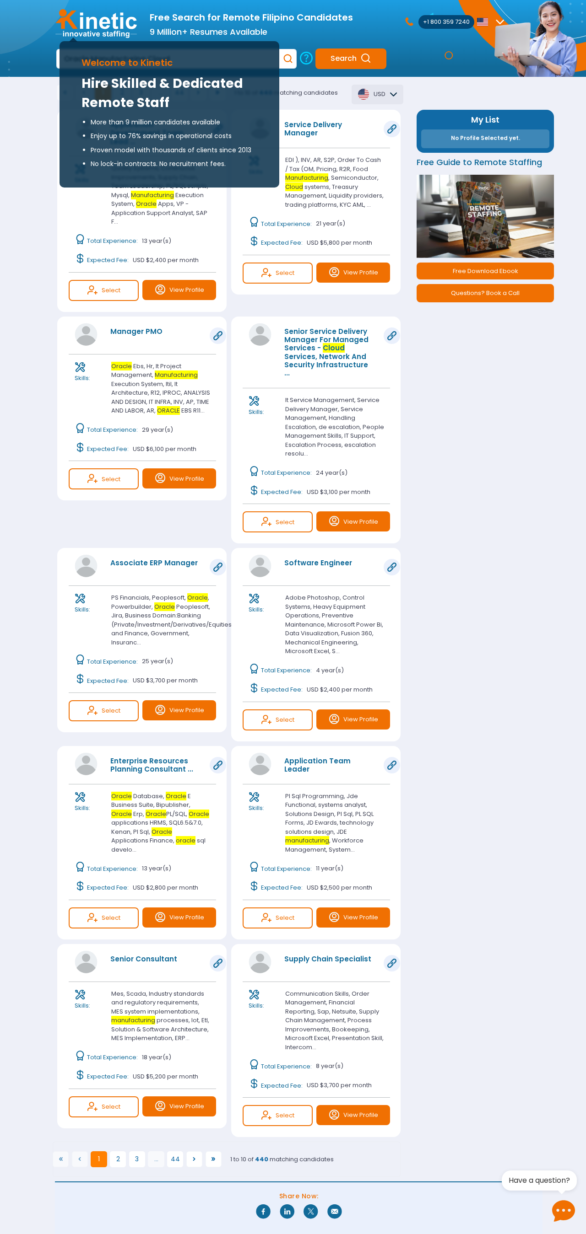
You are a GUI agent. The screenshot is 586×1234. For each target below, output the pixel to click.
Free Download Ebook (485, 271)
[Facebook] (263, 1212)
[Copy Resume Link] (392, 129)
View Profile (186, 289)
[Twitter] (311, 1212)
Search (344, 58)
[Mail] (335, 1212)
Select (111, 290)
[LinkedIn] (287, 1212)
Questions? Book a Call (485, 293)
